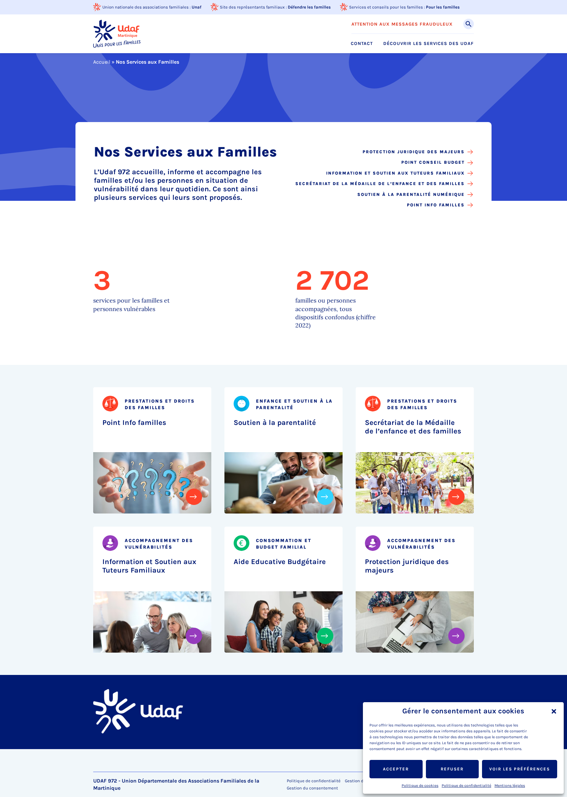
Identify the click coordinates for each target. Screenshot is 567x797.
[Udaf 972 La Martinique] (116, 34)
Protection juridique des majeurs (414, 151)
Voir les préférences (519, 768)
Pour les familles (443, 7)
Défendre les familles (309, 7)
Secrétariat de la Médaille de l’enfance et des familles (380, 183)
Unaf (196, 7)
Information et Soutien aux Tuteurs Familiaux (149, 566)
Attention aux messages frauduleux (402, 24)
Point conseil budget (433, 162)
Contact (362, 43)
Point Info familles (436, 204)
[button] (554, 711)
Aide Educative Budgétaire (280, 561)
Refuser (452, 768)
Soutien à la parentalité (275, 422)
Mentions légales (509, 785)
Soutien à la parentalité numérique (411, 194)
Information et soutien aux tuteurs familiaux (395, 173)
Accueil (101, 62)
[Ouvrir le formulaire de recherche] (468, 24)
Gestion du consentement (312, 788)
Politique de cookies (420, 785)
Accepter (396, 768)
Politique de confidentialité (466, 785)
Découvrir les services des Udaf (428, 43)
